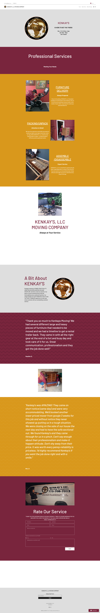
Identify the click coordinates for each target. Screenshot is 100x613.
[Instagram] (93, 6)
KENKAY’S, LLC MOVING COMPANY (15, 6)
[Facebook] (95, 6)
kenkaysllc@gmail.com (7, 3)
